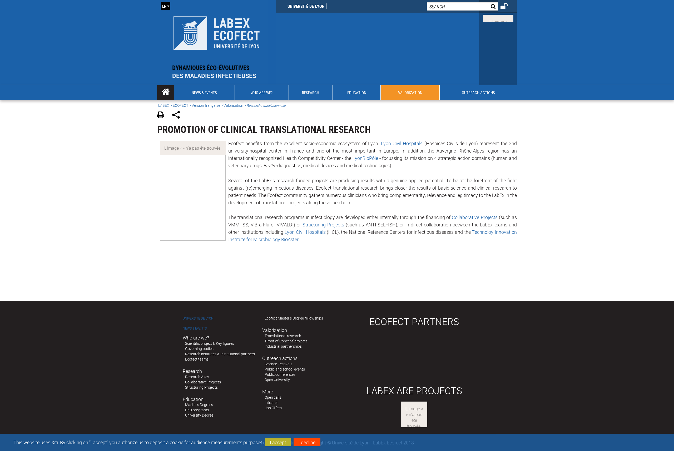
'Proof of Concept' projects (286, 340)
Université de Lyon (306, 6)
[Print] (162, 115)
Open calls (273, 397)
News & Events (195, 328)
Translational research (283, 335)
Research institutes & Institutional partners (220, 353)
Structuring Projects (323, 224)
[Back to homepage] (216, 32)
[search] (462, 6)
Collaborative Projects (474, 217)
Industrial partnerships (283, 346)
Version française (206, 105)
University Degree (199, 415)
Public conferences (280, 374)
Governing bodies (199, 348)
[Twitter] (498, 18)
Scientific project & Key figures (209, 343)
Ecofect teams (197, 359)
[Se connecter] (507, 6)
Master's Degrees (199, 404)
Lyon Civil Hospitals (402, 143)
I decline (307, 442)
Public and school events (285, 369)
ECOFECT (180, 105)
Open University (277, 379)
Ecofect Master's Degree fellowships (294, 318)
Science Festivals (278, 363)
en (164, 6)
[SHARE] (178, 115)
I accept (278, 442)
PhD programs (197, 409)
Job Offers (273, 407)
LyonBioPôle (365, 158)
